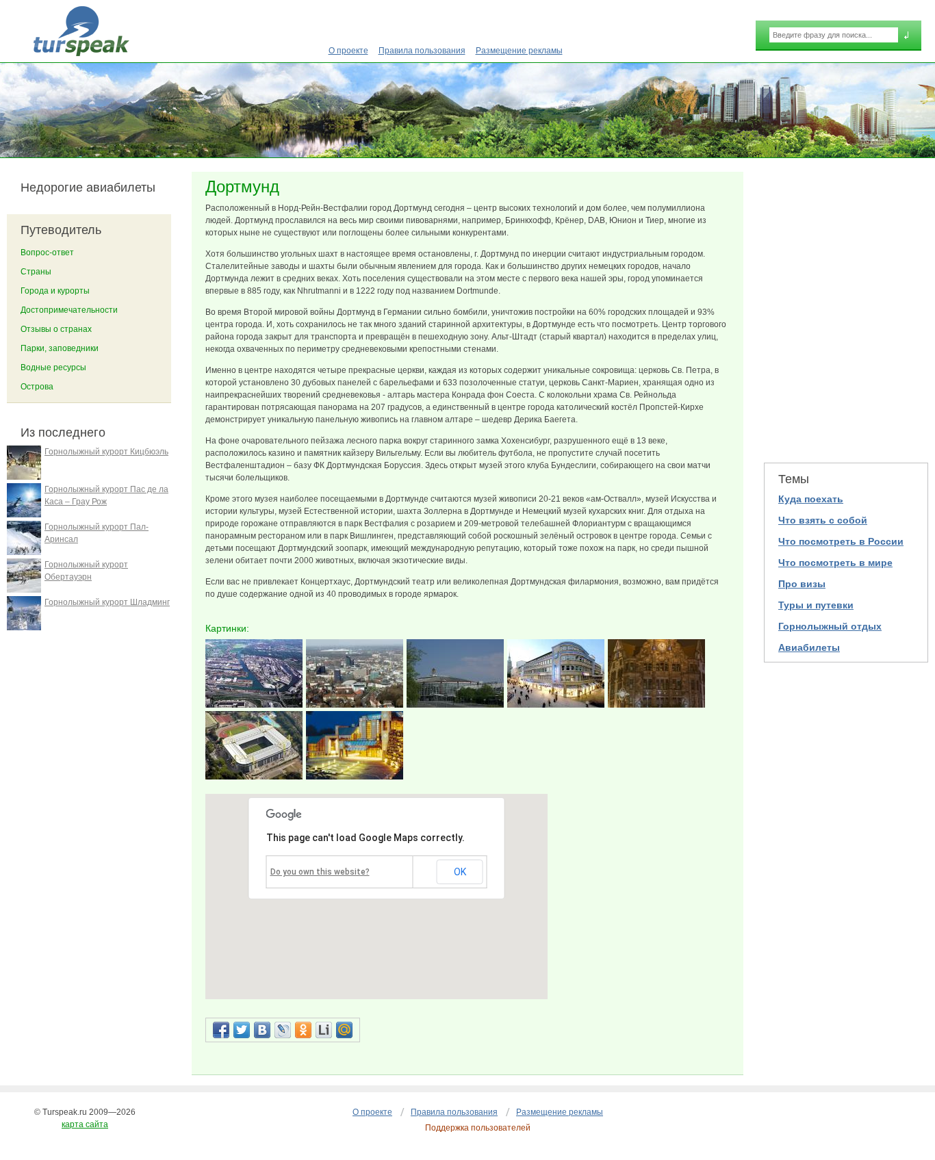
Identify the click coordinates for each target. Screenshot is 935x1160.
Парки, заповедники (60, 348)
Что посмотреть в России (841, 541)
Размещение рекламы (519, 50)
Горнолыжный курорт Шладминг (107, 602)
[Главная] (81, 31)
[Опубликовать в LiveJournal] (282, 1030)
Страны (36, 271)
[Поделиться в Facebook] (221, 1030)
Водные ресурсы (53, 367)
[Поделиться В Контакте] (262, 1030)
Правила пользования (422, 50)
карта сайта (85, 1124)
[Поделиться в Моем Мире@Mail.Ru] (344, 1030)
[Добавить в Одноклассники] (303, 1030)
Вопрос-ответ (47, 252)
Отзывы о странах (56, 329)
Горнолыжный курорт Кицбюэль (106, 451)
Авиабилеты (809, 647)
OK (460, 871)
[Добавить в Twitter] (241, 1030)
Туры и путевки (816, 605)
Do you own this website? (320, 872)
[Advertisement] (846, 309)
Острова (37, 386)
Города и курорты (55, 291)
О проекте (348, 50)
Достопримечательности (69, 310)
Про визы (801, 583)
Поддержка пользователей (477, 1128)
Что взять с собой (822, 520)
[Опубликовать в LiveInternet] (324, 1030)
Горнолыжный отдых (830, 626)
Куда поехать (810, 498)
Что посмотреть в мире (835, 562)
